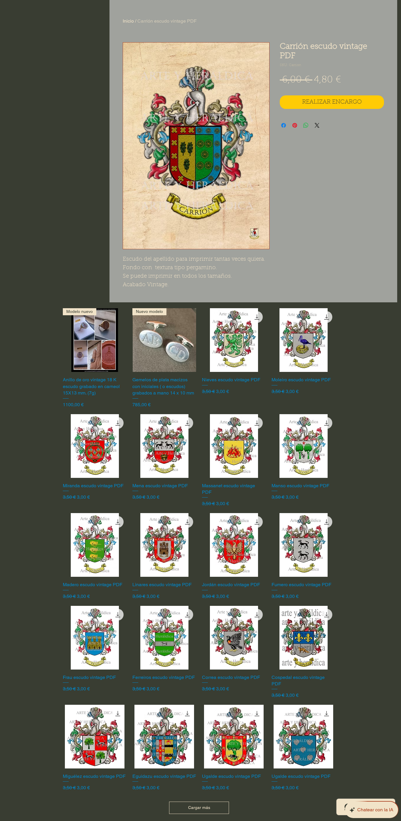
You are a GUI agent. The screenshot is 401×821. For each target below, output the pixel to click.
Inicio (128, 21)
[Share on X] (317, 125)
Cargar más (199, 807)
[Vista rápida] (234, 340)
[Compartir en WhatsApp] (305, 125)
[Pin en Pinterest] (294, 125)
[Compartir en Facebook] (283, 125)
